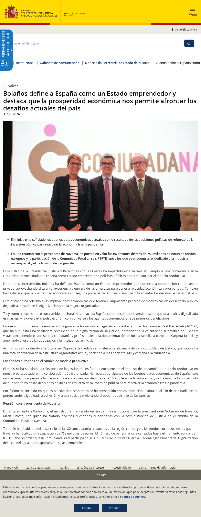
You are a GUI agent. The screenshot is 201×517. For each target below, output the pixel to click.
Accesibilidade (121, 467)
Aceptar (87, 508)
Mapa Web (11, 467)
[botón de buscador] (189, 43)
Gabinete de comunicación (59, 63)
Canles (64, 467)
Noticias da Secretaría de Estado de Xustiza (117, 63)
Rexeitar (114, 508)
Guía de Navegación (39, 467)
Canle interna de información (158, 467)
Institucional (25, 63)
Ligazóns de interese (90, 467)
